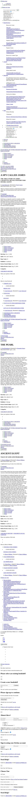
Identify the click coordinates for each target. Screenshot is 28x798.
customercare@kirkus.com (21, 762)
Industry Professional (8, 725)
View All (8, 27)
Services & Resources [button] (8, 86)
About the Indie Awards (11, 72)
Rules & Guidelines (15, 74)
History (11, 34)
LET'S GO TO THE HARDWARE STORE (13, 308)
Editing (11, 91)
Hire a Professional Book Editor (10, 600)
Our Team (9, 611)
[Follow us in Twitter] (4, 639)
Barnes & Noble (8, 168)
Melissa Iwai (22, 310)
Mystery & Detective (15, 30)
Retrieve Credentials (18, 787)
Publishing (15, 91)
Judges (21, 74)
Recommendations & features (16, 108)
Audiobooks (9, 29)
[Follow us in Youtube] (4, 641)
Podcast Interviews (7, 17)
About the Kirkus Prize (17, 593)
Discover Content (10, 121)
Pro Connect (6, 19)
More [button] (4, 110)
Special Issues (15, 84)
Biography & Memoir (17, 584)
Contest (13, 611)
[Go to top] (4, 644)
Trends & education (10, 106)
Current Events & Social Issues (13, 35)
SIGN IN (8, 3)
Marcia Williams (6, 460)
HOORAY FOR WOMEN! (9, 552)
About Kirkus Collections (21, 116)
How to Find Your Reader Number (19, 779)
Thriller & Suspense (11, 581)
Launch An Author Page (15, 123)
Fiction (13, 29)
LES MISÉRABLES (8, 561)
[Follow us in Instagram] (3, 640)
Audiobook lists (19, 42)
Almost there (3, 699)
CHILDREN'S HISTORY (7, 271)
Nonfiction (12, 32)
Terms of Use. (24, 728)
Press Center (20, 611)
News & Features (7, 14)
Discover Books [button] (7, 580)
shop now (3, 167)
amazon (2, 168)
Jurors (10, 68)
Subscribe (14, 85)
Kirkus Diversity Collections (9, 607)
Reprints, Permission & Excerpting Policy (8, 619)
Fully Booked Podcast (16, 60)
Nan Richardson (6, 348)
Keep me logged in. (5, 732)
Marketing (20, 91)
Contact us (5, 613)
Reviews (5, 162)
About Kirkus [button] (6, 610)
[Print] (5, 158)
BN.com (14, 168)
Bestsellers (8, 42)
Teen (19, 50)
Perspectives (12, 57)
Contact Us (6, 624)
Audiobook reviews (8, 13)
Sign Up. (15, 789)
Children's (11, 38)
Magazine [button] (5, 75)
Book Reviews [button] (6, 22)
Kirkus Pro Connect (20, 607)
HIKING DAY (6, 288)
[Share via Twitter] (7, 156)
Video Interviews (7, 16)
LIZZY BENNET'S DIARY (10, 572)
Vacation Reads (12, 44)
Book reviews (6, 11)
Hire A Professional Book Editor (13, 96)
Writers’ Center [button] (6, 599)
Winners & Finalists (10, 66)
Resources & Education (11, 89)
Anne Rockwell (5, 185)
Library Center (9, 104)
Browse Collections (10, 116)
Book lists (13, 42)
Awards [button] (5, 61)
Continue (16, 685)
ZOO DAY (6, 298)
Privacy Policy (6, 615)
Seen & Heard (22, 57)
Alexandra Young (21, 348)
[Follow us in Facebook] (3, 637)
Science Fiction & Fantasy (12, 51)
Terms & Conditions (8, 616)
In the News (16, 59)
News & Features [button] (7, 45)
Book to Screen (9, 59)
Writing (8, 91)
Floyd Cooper (19, 185)
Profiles (8, 57)
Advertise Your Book (15, 100)
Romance (22, 30)
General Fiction (9, 50)
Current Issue (9, 84)
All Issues (21, 84)
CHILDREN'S (6, 163)
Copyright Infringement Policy (10, 617)
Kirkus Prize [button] (6, 591)
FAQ (16, 611)
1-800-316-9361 (8, 762)
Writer (5, 724)
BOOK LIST (8, 149)
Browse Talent (17, 121)
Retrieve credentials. (14, 709)
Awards (17, 57)
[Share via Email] (7, 157)
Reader (5, 722)
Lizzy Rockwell (22, 291)
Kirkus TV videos (12, 590)
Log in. (14, 702)
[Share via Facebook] (8, 154)
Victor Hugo (8, 564)
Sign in (2, 728)
